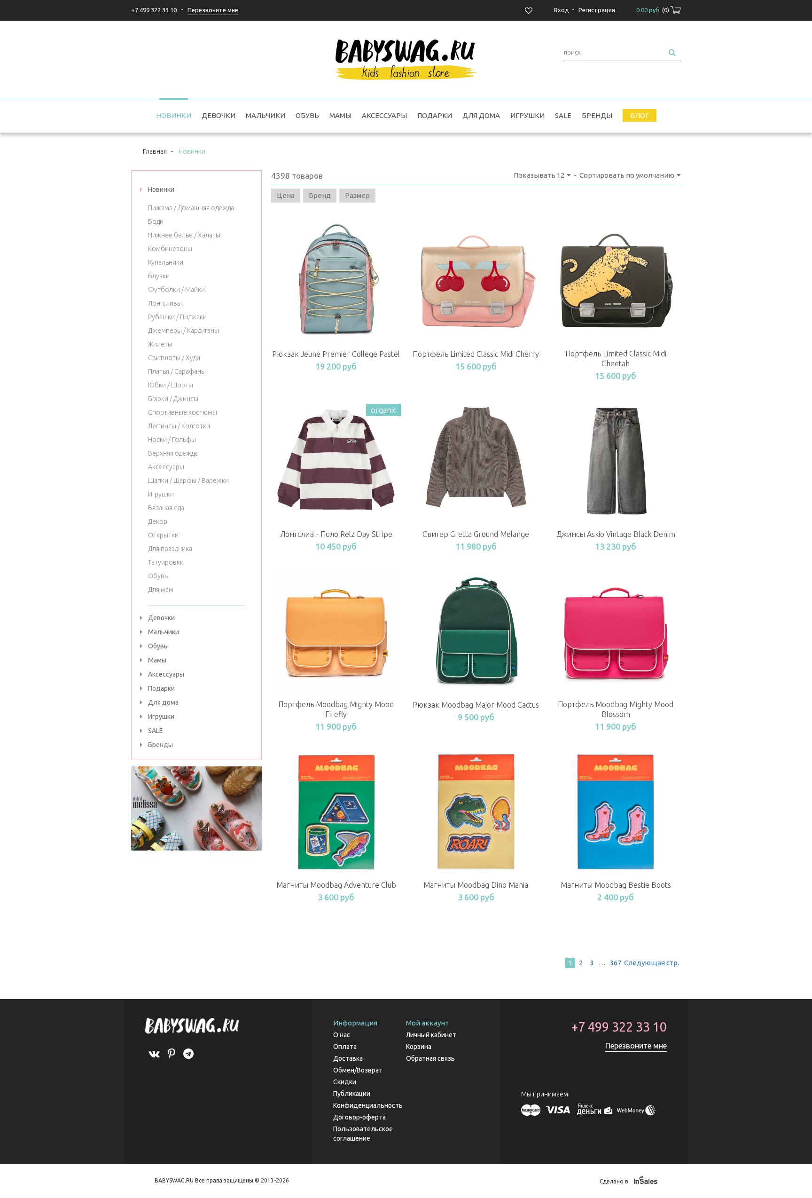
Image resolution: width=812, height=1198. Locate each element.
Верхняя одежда (173, 453)
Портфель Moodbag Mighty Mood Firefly (336, 709)
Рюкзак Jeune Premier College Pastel (336, 354)
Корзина (418, 1046)
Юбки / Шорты (170, 385)
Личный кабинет (431, 1035)
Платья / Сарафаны (177, 371)
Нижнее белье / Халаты (184, 235)
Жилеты (160, 344)
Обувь (307, 115)
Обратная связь (430, 1058)
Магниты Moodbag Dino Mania (475, 885)
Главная (155, 151)
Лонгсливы (165, 303)
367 (615, 963)
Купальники (165, 262)
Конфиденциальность (368, 1105)
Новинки (173, 115)
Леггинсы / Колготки (179, 426)
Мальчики (265, 115)
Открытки (163, 535)
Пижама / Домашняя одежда (191, 208)
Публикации (351, 1093)
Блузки (159, 276)
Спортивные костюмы (182, 412)
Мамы (340, 115)
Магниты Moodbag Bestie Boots (616, 885)
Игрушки (527, 115)
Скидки (344, 1082)
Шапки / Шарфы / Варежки (188, 480)
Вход (561, 10)
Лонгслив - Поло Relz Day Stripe (336, 534)
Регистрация (596, 10)
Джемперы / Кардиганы (183, 330)
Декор (157, 521)
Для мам (160, 589)
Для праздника (170, 548)
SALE (563, 115)
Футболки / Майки (176, 289)
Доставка (348, 1058)
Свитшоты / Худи (174, 358)
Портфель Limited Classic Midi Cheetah (615, 358)
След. (651, 963)
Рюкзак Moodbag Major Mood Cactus (476, 705)
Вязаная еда (166, 508)
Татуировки (166, 562)
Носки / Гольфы (172, 439)
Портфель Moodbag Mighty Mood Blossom (615, 709)
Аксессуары (384, 115)
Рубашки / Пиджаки (177, 317)
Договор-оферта (359, 1117)
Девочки (218, 115)
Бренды (597, 115)
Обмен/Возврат (358, 1070)
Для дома (481, 115)
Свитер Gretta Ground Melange (475, 534)
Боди (156, 221)
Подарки (434, 115)
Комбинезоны (170, 248)
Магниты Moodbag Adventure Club (336, 885)
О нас (341, 1035)
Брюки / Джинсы (173, 398)
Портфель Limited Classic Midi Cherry (476, 354)
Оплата (345, 1046)
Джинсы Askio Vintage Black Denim (615, 534)
